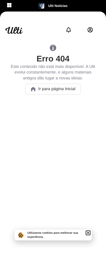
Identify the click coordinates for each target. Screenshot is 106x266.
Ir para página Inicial (56, 89)
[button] (88, 233)
